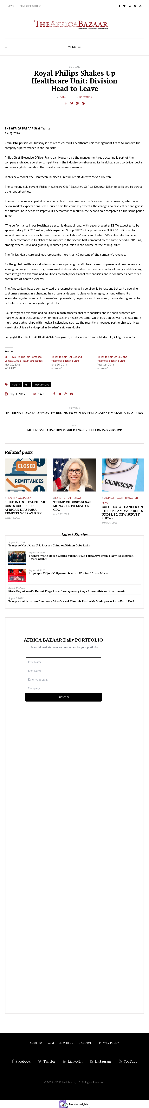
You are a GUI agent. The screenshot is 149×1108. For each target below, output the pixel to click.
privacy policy (109, 1043)
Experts (60, 498)
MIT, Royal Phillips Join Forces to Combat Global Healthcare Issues (24, 359)
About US (36, 1043)
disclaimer (86, 1043)
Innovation (85, 97)
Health (16, 384)
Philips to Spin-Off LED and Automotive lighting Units (66, 359)
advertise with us (60, 1043)
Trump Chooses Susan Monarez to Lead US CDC (72, 505)
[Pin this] (83, 103)
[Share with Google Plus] (77, 103)
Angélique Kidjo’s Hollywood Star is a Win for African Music (68, 573)
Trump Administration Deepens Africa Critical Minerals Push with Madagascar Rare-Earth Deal (71, 601)
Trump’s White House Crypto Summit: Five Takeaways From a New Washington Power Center (81, 557)
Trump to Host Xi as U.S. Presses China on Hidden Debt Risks (49, 545)
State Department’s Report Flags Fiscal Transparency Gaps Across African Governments (67, 591)
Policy (27, 498)
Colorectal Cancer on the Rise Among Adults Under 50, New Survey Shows (122, 512)
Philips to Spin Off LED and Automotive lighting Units (112, 359)
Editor (63, 97)
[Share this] (66, 103)
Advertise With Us (30, 6)
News (11, 6)
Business (109, 498)
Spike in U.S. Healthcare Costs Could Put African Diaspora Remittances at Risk (26, 507)
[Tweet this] (71, 103)
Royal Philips (41, 384)
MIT (27, 384)
